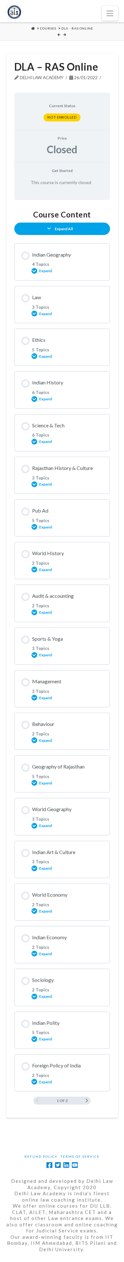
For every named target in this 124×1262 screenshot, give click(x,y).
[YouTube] (75, 1165)
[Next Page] (87, 1101)
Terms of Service (80, 1156)
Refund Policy (41, 1156)
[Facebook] (49, 1165)
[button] (110, 13)
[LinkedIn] (66, 1165)
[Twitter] (58, 1165)
